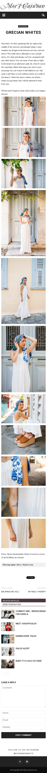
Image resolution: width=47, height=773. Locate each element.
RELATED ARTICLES (11, 601)
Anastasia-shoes (37, 554)
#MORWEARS (23, 26)
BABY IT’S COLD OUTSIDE (29, 661)
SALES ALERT (23, 648)
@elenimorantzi (24, 753)
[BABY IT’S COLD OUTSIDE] (7, 663)
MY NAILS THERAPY (37, 592)
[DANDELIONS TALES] (7, 639)
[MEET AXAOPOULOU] (7, 626)
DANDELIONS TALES (26, 636)
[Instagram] (27, 761)
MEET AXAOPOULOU (26, 623)
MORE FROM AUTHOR (12, 604)
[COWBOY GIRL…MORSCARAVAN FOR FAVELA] (7, 614)
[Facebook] (20, 761)
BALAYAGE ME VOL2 (10, 592)
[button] (43, 15)
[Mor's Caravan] (23, 6)
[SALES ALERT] (7, 651)
